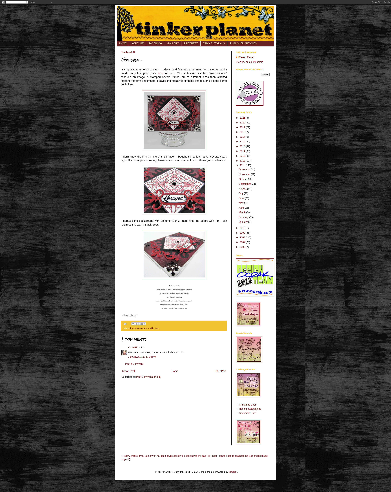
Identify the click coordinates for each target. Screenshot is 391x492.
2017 (243, 137)
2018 (243, 132)
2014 (243, 151)
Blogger (233, 472)
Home (175, 371)
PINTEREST (191, 43)
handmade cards (138, 328)
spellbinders (153, 328)
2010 (243, 228)
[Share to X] (138, 323)
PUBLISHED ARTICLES (243, 43)
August (243, 188)
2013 (243, 156)
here (160, 73)
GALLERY (173, 43)
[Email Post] (125, 324)
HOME (123, 43)
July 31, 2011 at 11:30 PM (142, 357)
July (241, 193)
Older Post (220, 371)
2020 (243, 122)
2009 (243, 232)
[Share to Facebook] (141, 323)
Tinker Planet (246, 57)
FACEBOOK (155, 43)
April (242, 207)
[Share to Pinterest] (144, 323)
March (242, 212)
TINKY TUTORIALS (214, 43)
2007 (243, 242)
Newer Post (128, 371)
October (243, 179)
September (245, 184)
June (242, 198)
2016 (243, 141)
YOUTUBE (138, 43)
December (245, 169)
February (244, 217)
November (245, 174)
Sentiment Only (247, 413)
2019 (243, 127)
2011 (242, 165)
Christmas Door (247, 404)
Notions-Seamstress (250, 409)
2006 (243, 247)
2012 (243, 160)
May (241, 203)
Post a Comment (134, 364)
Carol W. (133, 347)
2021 (243, 117)
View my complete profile (249, 62)
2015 (243, 146)
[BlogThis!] (135, 323)
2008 (243, 237)
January (243, 222)
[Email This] (132, 323)
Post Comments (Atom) (148, 377)
